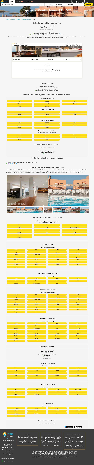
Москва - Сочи (68, 436)
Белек (57, 249)
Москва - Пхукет (80, 442)
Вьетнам (57, 262)
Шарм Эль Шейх (36, 254)
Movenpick (36, 394)
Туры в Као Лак (51, 441)
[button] (81, 51)
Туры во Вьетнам (22, 441)
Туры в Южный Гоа (56, 444)
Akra (37, 378)
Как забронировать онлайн (8, 453)
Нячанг (77, 262)
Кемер (78, 249)
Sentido (36, 391)
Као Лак (16, 262)
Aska (78, 375)
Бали (37, 266)
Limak (16, 370)
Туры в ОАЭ (33, 444)
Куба (78, 264)
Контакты (8, 442)
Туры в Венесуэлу (32, 441)
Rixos (36, 368)
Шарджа (57, 257)
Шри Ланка (57, 264)
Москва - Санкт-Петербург (78, 436)
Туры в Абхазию (20, 436)
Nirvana (57, 368)
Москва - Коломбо (79, 445)
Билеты (30, 1)
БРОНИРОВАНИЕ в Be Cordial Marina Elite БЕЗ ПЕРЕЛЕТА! (47, 144)
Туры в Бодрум (50, 437)
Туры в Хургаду (57, 437)
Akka (57, 378)
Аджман (36, 257)
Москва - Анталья (79, 438)
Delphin (77, 373)
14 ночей (47, 106)
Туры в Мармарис (57, 436)
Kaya (78, 370)
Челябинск (19, 237)
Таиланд (16, 259)
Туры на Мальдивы (22, 438)
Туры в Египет (20, 437)
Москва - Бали (81, 446)
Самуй (57, 259)
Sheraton (16, 391)
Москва (19, 224)
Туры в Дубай (57, 438)
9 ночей (74, 101)
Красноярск (47, 229)
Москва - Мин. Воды (69, 438)
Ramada (16, 410)
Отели (20, 1)
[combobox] (17, 4)
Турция (16, 249)
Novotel (16, 394)
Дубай (16, 257)
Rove (78, 408)
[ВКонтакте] (13, 163)
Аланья (36, 249)
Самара (19, 234)
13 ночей (19, 106)
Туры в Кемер (44, 437)
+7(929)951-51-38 (47, 153)
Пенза (47, 232)
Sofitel (36, 408)
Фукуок (36, 264)
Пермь (74, 232)
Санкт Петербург (46, 224)
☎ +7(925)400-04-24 (51, 89)
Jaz (57, 394)
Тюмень (74, 234)
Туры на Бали (56, 445)
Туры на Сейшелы (32, 438)
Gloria (36, 373)
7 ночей (19, 101)
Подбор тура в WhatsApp (8, 461)
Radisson (57, 391)
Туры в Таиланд (34, 436)
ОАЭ (57, 254)
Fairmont (16, 415)
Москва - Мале (74, 446)
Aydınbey (57, 375)
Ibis (57, 413)
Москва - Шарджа (69, 445)
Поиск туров (88, 4)
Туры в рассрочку (8, 454)
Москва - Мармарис (79, 440)
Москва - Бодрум (69, 440)
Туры (13, 1)
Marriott (16, 413)
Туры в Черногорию (23, 444)
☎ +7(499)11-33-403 (42, 89)
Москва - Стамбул (69, 448)
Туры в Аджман (51, 440)
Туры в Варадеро (56, 442)
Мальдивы (16, 266)
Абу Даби (78, 254)
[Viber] (9, 163)
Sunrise (57, 389)
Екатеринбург (74, 224)
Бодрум (36, 252)
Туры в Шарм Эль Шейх (47, 438)
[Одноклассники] (15, 163)
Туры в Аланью (44, 436)
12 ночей (74, 103)
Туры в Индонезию (32, 442)
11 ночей (47, 103)
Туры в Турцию (27, 436)
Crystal (16, 375)
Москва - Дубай (79, 444)
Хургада (16, 254)
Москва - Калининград (70, 437)
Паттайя (36, 259)
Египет (77, 252)
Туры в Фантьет (57, 441)
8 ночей (47, 101)
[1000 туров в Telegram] (7, 438)
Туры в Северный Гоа (46, 444)
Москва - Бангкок (79, 441)
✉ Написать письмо (7, 445)
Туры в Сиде (45, 445)
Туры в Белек (50, 436)
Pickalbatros (77, 391)
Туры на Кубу (34, 437)
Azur (16, 396)
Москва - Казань (80, 437)
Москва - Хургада (69, 441)
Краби (78, 259)
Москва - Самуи (69, 444)
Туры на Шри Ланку (27, 437)
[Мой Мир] (17, 163)
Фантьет (16, 264)
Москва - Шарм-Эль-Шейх (70, 442)
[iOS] (78, 427)
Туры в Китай (33, 440)
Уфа (47, 227)
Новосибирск (19, 229)
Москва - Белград (79, 448)
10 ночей (19, 103)
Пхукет (36, 262)
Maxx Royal (78, 368)
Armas (16, 378)
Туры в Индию (22, 442)
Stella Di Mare (78, 389)
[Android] (69, 427)
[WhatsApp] (7, 163)
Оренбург (19, 232)
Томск (47, 234)
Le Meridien (36, 413)
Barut (37, 375)
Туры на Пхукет (57, 440)
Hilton (78, 394)
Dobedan (57, 373)
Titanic (16, 368)
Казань (19, 227)
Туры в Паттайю (44, 441)
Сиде (16, 252)
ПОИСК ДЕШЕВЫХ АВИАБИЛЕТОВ (47, 147)
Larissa (36, 370)
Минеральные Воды (74, 227)
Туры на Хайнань (45, 442)
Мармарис (57, 252)
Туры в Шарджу (44, 440)
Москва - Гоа (67, 446)
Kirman (57, 370)
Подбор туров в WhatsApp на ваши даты (47, 151)
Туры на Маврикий (23, 440)
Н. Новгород (74, 229)
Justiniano (16, 373)
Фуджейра (78, 257)
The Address (16, 408)
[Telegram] (11, 163)
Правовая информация (8, 457)
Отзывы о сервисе (8, 455)
